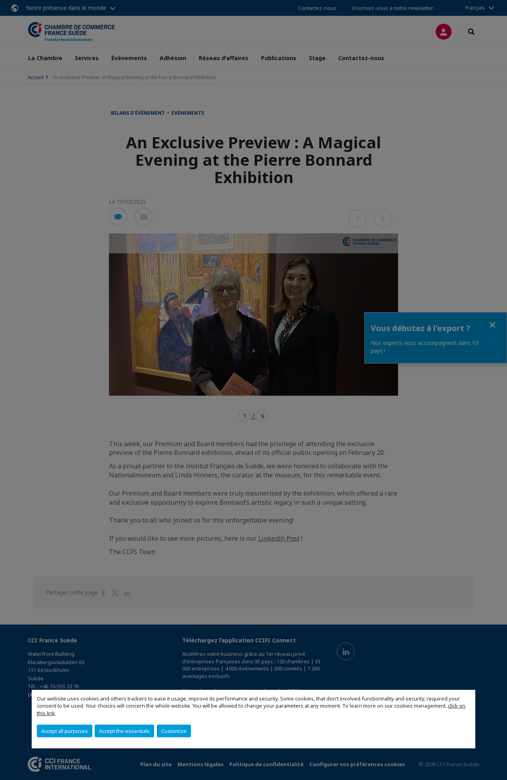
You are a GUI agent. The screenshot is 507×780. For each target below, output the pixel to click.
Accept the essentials (124, 731)
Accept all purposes (64, 731)
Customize (174, 731)
